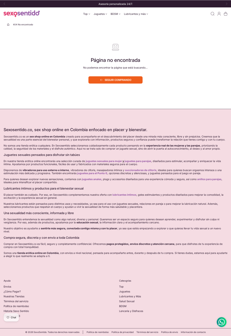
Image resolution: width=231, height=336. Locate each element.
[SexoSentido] (22, 13)
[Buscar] (212, 14)
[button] (5, 4)
